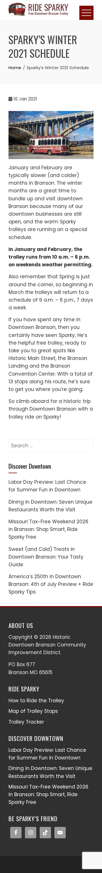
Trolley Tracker (26, 721)
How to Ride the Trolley (36, 700)
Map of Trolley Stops (33, 711)
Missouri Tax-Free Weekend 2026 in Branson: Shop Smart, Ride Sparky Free (48, 529)
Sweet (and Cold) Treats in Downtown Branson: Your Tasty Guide (46, 557)
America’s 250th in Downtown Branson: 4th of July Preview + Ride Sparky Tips (50, 584)
